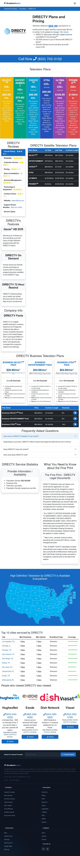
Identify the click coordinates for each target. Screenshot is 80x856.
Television (7, 214)
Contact (44, 839)
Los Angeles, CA (8, 641)
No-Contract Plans (9, 815)
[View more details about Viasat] (70, 697)
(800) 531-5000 (16, 207)
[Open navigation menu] (74, 3)
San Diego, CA (7, 658)
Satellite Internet (9, 812)
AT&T (43, 799)
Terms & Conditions (14, 780)
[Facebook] (43, 849)
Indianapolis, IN (8, 680)
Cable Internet (8, 802)
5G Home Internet (9, 799)
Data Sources (8, 843)
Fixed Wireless (8, 809)
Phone (14, 734)
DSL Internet (8, 805)
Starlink (44, 822)
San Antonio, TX (8, 654)
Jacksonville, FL (8, 671)
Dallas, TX (6, 663)
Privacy (6, 780)
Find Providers (69, 754)
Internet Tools (8, 836)
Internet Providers (9, 792)
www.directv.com (18, 200)
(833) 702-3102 (40, 59)
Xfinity (44, 795)
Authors (44, 836)
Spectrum (45, 802)
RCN (43, 815)
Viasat (44, 805)
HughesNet (45, 809)
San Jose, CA (7, 667)
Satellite (6, 734)
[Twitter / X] (47, 849)
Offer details (64, 32)
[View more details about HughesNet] (10, 697)
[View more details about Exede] (30, 697)
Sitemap (6, 849)
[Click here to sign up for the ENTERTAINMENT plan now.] (75, 419)
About (43, 833)
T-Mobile (44, 812)
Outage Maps (8, 846)
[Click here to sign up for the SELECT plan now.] (75, 413)
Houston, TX (6, 650)
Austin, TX (6, 675)
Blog (5, 833)
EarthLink (44, 792)
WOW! (44, 819)
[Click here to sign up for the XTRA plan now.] (75, 424)
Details (11, 741)
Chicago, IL (6, 645)
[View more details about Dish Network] (50, 697)
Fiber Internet (8, 795)
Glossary (7, 839)
